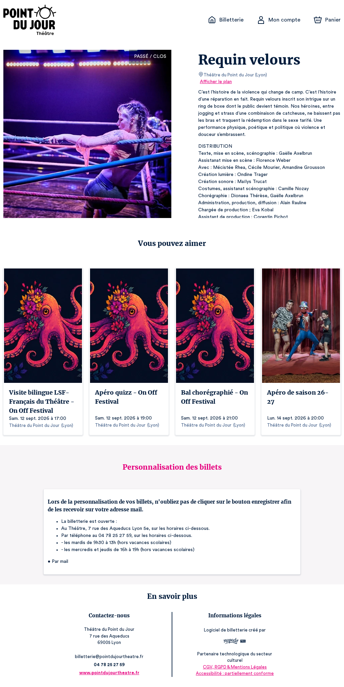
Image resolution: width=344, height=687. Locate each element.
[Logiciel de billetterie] (234, 642)
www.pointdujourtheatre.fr (109, 673)
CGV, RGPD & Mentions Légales (235, 667)
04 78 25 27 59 (109, 664)
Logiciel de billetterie (226, 630)
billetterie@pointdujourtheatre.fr (109, 656)
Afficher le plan (216, 81)
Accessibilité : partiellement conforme (235, 673)
